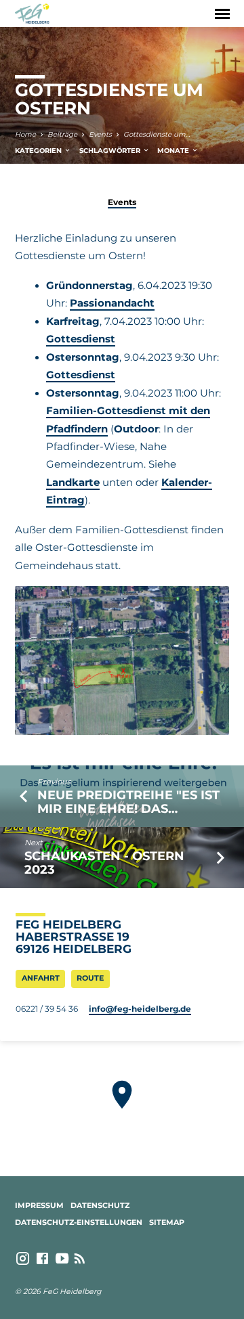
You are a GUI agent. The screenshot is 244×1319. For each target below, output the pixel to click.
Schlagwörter (110, 150)
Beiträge (62, 134)
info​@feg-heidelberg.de (140, 1009)
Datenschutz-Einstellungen (78, 1222)
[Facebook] (42, 1258)
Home (25, 134)
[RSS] (79, 1258)
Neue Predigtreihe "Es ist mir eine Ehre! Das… (128, 801)
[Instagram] (22, 1258)
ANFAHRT (41, 978)
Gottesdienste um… (156, 134)
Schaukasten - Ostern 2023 (104, 862)
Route (90, 978)
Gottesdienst (80, 339)
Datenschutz (99, 1205)
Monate (174, 150)
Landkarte (73, 482)
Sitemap (166, 1222)
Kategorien (39, 150)
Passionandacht (112, 303)
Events (100, 134)
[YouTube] (62, 1258)
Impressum (39, 1205)
